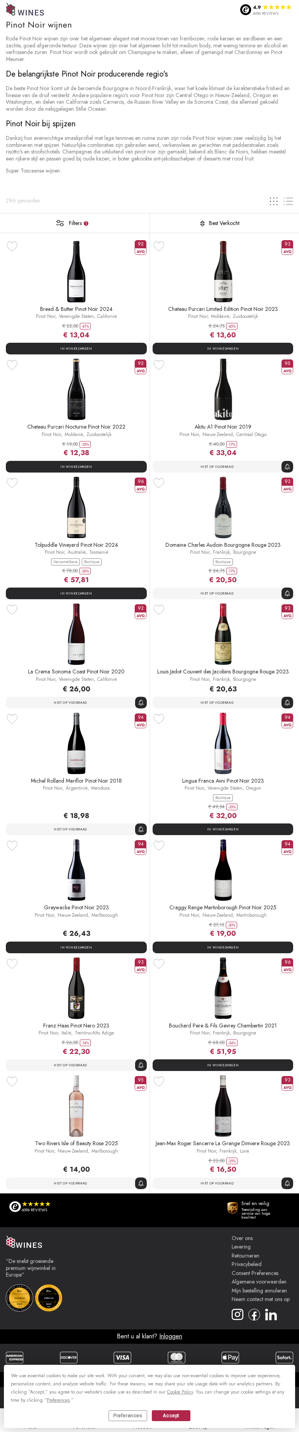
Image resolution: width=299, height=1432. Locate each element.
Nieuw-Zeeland (217, 434)
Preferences (127, 1415)
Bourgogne (244, 552)
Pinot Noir (45, 316)
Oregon (253, 788)
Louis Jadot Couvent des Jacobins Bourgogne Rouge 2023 (223, 671)
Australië (77, 552)
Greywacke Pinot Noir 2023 (76, 907)
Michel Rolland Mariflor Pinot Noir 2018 (76, 781)
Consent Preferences (255, 1273)
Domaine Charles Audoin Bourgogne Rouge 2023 (223, 545)
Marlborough (104, 915)
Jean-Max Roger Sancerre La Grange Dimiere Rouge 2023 (223, 1143)
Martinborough (251, 915)
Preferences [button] (58, 1400)
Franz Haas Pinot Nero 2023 (76, 1025)
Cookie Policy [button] (180, 1391)
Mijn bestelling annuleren (259, 1290)
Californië (107, 316)
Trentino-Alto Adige (94, 1032)
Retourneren (245, 1255)
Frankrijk (221, 552)
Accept (171, 1415)
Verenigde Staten (76, 316)
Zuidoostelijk (245, 316)
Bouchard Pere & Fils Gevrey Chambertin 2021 (223, 1025)
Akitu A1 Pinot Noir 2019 (223, 427)
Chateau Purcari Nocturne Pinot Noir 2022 (76, 427)
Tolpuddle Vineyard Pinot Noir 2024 (76, 545)
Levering (241, 1247)
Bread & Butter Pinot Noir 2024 (76, 309)
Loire (244, 1151)
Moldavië (220, 316)
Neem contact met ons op (261, 1299)
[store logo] (25, 10)
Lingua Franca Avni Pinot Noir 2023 (223, 781)
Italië (66, 1032)
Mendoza (100, 788)
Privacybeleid (247, 1264)
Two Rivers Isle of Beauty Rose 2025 (76, 1143)
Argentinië (77, 788)
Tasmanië (98, 552)
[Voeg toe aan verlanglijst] (12, 246)
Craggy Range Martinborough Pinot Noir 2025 (222, 907)
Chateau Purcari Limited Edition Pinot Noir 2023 (223, 309)
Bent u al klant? (149, 1336)
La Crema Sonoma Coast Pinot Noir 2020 (76, 671)
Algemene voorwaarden (259, 1282)
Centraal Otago (251, 434)
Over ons (242, 1238)
